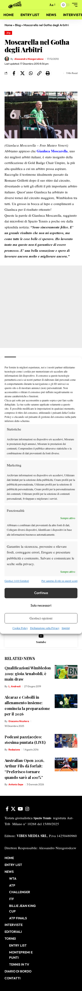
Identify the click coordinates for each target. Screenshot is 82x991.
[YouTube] (20, 809)
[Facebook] (7, 809)
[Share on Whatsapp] (31, 73)
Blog (18, 25)
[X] (13, 809)
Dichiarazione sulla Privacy (44, 628)
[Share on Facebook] (14, 73)
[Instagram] (27, 809)
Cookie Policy (20, 628)
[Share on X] (22, 73)
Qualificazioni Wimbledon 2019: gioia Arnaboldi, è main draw (28, 673)
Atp (8, 32)
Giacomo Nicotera (18, 721)
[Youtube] (41, 638)
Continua (41, 593)
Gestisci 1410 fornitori (17, 581)
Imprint (66, 628)
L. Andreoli (14, 686)
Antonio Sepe (15, 784)
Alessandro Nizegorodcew (29, 58)
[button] (43, 5)
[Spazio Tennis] (16, 4)
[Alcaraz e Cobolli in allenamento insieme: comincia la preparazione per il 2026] (66, 701)
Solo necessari (41, 605)
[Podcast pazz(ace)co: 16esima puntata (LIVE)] (66, 741)
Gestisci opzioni (41, 618)
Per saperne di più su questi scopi (59, 581)
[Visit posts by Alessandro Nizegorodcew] (7, 59)
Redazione (14, 749)
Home (8, 25)
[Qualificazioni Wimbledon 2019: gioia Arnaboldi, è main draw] (66, 672)
